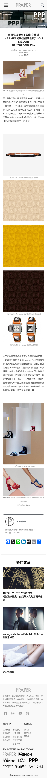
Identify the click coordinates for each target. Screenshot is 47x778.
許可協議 (16, 733)
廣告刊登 (16, 744)
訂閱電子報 (17, 740)
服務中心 (27, 736)
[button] (42, 5)
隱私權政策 (17, 737)
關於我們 (6, 730)
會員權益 (27, 729)
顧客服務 (27, 733)
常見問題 (6, 737)
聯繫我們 (6, 733)
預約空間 (6, 740)
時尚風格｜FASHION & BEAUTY (23, 50)
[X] (13, 542)
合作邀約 (16, 730)
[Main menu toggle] (6, 5)
